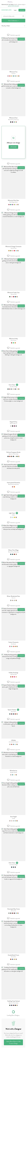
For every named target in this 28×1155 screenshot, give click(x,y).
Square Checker (12, 710)
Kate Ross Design (13, 386)
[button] (13, 35)
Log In (15, 10)
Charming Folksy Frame (13, 909)
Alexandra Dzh (13, 674)
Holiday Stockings (13, 673)
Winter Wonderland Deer (13, 596)
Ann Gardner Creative (13, 742)
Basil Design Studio (13, 202)
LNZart (13, 515)
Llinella (13, 818)
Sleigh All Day (13, 422)
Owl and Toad (13, 248)
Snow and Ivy (13, 340)
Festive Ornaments (13, 642)
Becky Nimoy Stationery (13, 119)
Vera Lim (13, 598)
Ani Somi (13, 73)
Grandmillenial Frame (13, 955)
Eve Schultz (13, 644)
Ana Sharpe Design (13, 864)
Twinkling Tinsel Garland (13, 1001)
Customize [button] (21, 39)
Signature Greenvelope (13, 454)
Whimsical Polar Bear (13, 200)
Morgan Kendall (13, 772)
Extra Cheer (12, 385)
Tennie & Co (13, 711)
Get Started (21, 10)
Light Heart (12, 513)
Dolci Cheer (12, 863)
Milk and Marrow (13, 423)
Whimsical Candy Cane (13, 292)
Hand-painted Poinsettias (13, 483)
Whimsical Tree (13, 72)
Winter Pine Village (13, 550)
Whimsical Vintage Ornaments (13, 246)
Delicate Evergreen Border (13, 452)
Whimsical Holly (13, 339)
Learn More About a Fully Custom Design (13, 1042)
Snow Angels (13, 817)
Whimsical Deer (13, 118)
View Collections (13, 21)
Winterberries (13, 771)
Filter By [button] (6, 26)
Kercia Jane (13, 911)
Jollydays (13, 740)
